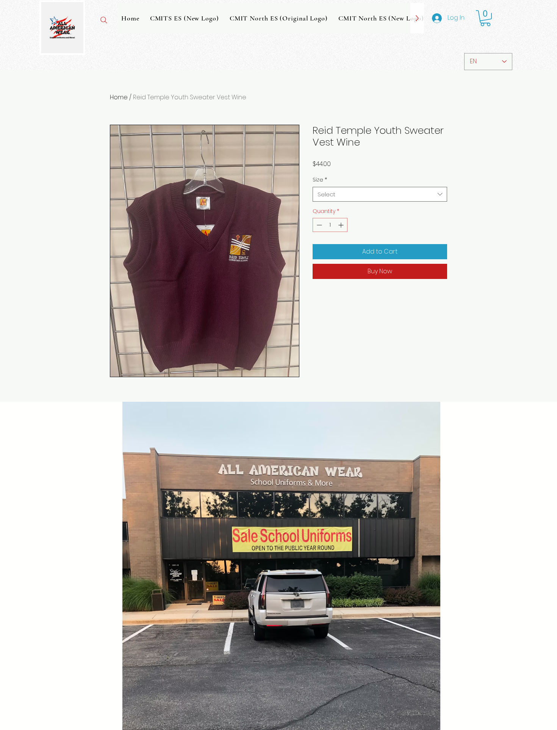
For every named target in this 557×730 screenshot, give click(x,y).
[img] (62, 54)
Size (320, 179)
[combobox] (380, 194)
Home (119, 97)
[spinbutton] (330, 225)
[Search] (104, 20)
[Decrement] (318, 225)
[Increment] (341, 225)
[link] (485, 18)
